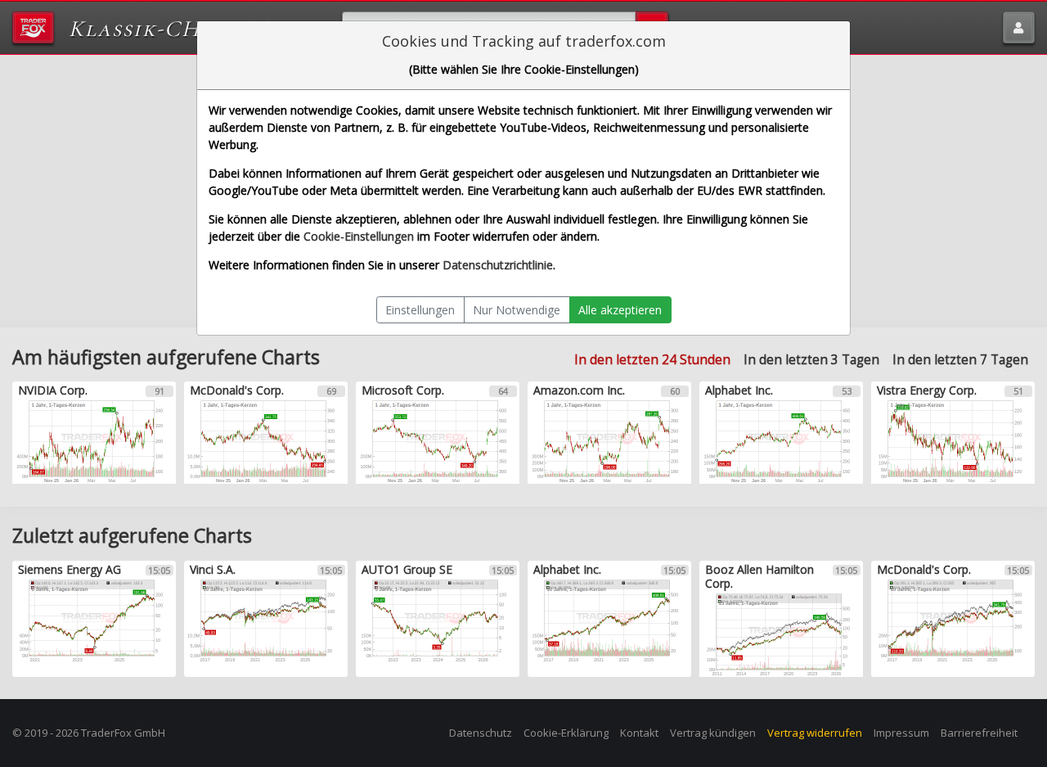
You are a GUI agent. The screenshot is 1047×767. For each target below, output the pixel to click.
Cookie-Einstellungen (358, 236)
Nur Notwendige (516, 310)
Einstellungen (420, 310)
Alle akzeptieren (620, 310)
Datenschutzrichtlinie (498, 265)
